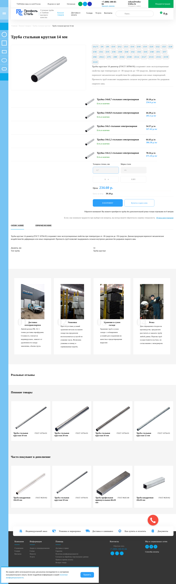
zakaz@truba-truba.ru (134, 2)
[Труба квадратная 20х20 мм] (154, 483)
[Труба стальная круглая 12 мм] (154, 418)
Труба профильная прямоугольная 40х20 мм (105, 500)
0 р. (165, 13)
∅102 (122, 57)
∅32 (101, 52)
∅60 (95, 57)
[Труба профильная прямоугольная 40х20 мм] (113, 483)
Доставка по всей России (31, 4)
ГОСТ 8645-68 (123, 498)
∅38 (120, 52)
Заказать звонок (108, 6)
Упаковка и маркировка (70, 531)
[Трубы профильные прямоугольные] (4, 51)
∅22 (157, 47)
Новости (33, 554)
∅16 (132, 47)
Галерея (17, 551)
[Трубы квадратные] (4, 43)
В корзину (107, 203)
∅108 (129, 57)
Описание (17, 225)
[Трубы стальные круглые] (4, 34)
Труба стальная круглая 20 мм (61, 434)
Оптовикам (71, 4)
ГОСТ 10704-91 (41, 433)
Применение (43, 225)
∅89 (115, 57)
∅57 (164, 52)
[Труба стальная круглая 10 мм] (31, 418)
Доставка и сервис (62, 548)
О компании (18, 548)
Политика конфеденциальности (67, 554)
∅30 (95, 52)
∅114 (136, 57)
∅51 (158, 52)
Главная (14, 26)
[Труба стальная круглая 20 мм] (72, 418)
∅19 (145, 47)
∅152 (158, 57)
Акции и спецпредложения (39, 548)
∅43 (139, 52)
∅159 (166, 57)
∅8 (107, 47)
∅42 (133, 52)
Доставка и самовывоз (102, 531)
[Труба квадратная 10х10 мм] (31, 483)
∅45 (145, 52)
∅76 (109, 57)
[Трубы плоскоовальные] (4, 69)
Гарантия (59, 551)
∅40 (126, 52)
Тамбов (19, 4)
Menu (4, 13)
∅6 (102, 47)
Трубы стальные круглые (41, 26)
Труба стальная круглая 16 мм (102, 434)
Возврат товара (61, 562)
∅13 (126, 47)
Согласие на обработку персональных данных (72, 557)
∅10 (113, 47)
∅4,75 (95, 47)
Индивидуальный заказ (36, 531)
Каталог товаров (61, 14)
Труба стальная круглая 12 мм (143, 434)
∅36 (114, 52)
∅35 (107, 52)
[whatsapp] (80, 4)
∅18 (138, 47)
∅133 (151, 57)
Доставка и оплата (76, 14)
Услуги (98, 13)
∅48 (152, 52)
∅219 (95, 62)
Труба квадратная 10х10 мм (21, 499)
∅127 (144, 57)
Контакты (108, 13)
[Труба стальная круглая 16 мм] (113, 418)
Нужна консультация (164, 218)
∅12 (119, 47)
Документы (163, 531)
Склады (89, 13)
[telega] (84, 4)
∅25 (164, 47)
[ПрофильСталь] (27, 12)
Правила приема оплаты (64, 560)
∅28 (170, 47)
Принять (87, 575)
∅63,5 (101, 57)
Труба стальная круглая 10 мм (20, 434)
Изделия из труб (54, 4)
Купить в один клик (139, 203)
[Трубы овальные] (4, 60)
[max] (89, 4)
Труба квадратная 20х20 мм (144, 499)
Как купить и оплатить (135, 531)
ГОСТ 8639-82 (41, 498)
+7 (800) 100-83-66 (109, 3)
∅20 (151, 47)
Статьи (32, 551)
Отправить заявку (134, 6)
